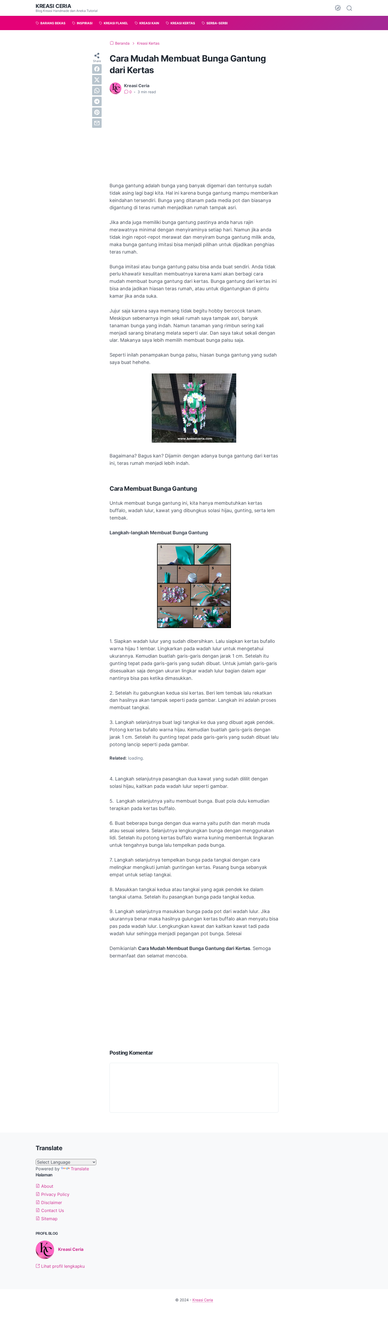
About (46, 1186)
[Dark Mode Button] (338, 8)
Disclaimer (51, 1202)
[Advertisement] (194, 138)
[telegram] (97, 101)
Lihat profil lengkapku (62, 1266)
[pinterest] (97, 112)
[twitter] (97, 80)
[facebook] (97, 69)
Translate (80, 1168)
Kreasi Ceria (53, 6)
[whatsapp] (97, 90)
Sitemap (49, 1218)
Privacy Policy (54, 1194)
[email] (97, 123)
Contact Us (52, 1210)
